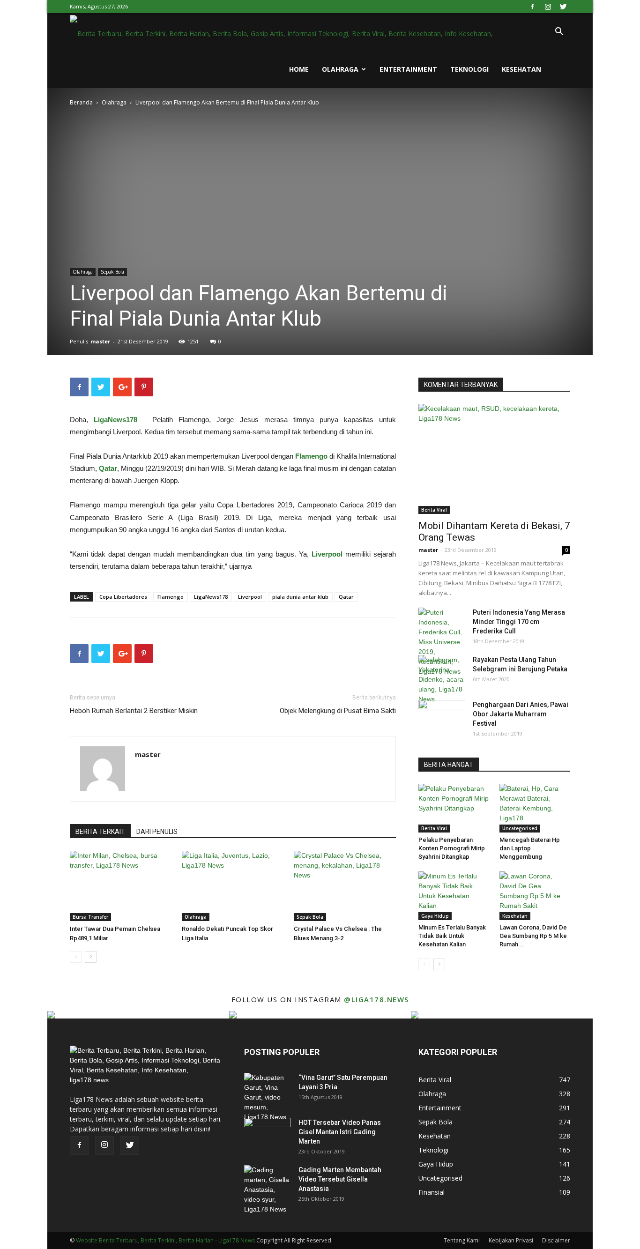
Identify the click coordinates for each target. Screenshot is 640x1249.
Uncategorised (519, 828)
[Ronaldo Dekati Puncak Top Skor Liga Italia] (233, 886)
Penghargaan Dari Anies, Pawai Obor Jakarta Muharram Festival (520, 714)
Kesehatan (521, 69)
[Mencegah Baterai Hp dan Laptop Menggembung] (535, 808)
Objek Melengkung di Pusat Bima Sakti (338, 710)
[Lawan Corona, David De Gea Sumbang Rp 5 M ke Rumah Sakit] (535, 895)
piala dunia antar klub (300, 596)
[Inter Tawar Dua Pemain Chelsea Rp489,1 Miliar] (121, 886)
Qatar (108, 468)
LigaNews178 (115, 420)
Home (299, 69)
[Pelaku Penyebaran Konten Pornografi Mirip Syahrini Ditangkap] (454, 808)
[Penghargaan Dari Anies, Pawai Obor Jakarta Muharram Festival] (441, 716)
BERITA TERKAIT (100, 831)
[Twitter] (563, 6)
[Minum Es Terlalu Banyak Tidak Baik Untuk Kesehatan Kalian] (454, 895)
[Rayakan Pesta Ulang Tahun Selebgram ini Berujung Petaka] (441, 679)
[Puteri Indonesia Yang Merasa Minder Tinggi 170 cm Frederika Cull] (441, 642)
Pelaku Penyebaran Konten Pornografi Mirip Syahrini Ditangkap (451, 848)
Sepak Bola (112, 271)
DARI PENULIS (157, 831)
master (100, 341)
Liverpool (327, 554)
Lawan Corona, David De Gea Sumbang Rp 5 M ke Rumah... (533, 936)
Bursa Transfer (90, 917)
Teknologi (469, 69)
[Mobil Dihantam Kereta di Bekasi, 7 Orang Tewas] (494, 459)
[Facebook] (532, 6)
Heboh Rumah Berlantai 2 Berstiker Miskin (134, 710)
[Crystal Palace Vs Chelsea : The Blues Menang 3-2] (345, 886)
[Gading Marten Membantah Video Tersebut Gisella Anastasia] (267, 1189)
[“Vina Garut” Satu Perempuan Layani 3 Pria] (267, 1097)
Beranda (81, 102)
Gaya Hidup (435, 916)
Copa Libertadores (123, 596)
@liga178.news (376, 999)
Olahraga (340, 69)
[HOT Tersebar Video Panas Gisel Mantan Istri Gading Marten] (267, 1134)
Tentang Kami (462, 1240)
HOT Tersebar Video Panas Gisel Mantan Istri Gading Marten (339, 1132)
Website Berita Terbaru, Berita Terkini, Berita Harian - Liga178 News (165, 1240)
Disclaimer (556, 1240)
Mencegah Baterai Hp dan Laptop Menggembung (529, 848)
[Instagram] (548, 6)
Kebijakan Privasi (511, 1240)
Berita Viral (434, 509)
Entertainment (408, 69)
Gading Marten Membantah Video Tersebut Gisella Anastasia (339, 1179)
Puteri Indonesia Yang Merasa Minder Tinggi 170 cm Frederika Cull (519, 622)
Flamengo (311, 456)
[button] (559, 32)
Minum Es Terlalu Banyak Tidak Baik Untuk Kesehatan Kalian (452, 936)
